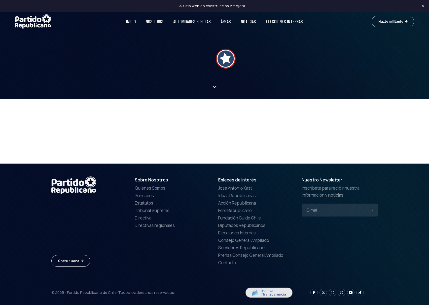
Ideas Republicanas (237, 195)
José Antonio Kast (235, 188)
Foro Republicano (235, 210)
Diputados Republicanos (241, 225)
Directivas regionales (155, 225)
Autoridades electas (192, 21)
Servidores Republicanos (242, 248)
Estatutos (144, 203)
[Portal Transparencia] (269, 292)
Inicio (131, 21)
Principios (144, 195)
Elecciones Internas (284, 21)
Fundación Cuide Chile (239, 218)
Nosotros (154, 21)
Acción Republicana (237, 203)
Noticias (248, 21)
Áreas (226, 21)
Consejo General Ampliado (243, 240)
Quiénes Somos (150, 188)
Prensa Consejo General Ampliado (250, 255)
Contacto (227, 262)
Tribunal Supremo (152, 210)
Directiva (143, 218)
